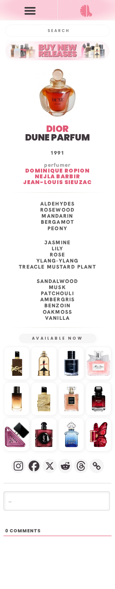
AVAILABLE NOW (57, 338)
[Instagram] (18, 466)
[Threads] (81, 466)
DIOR (57, 129)
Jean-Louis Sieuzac (57, 182)
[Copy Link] (96, 466)
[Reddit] (65, 466)
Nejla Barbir (57, 177)
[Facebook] (34, 466)
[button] (30, 10)
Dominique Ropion (57, 171)
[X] (49, 466)
